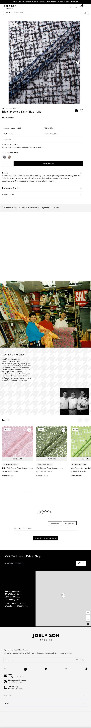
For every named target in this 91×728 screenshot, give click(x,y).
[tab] (55, 523)
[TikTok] (86, 669)
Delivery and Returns (10, 188)
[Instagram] (66, 669)
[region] (63, 598)
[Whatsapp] (25, 669)
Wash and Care (8, 195)
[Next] (86, 420)
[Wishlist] (76, 7)
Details (5, 173)
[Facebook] (5, 669)
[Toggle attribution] (88, 624)
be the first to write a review (46, 538)
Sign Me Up (80, 660)
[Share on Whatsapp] (76, 110)
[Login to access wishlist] (81, 110)
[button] (63, 596)
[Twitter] (46, 669)
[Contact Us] (71, 7)
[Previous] (80, 420)
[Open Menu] (87, 7)
